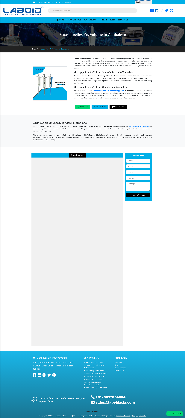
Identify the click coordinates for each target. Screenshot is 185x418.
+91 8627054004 (64, 2)
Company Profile (73, 20)
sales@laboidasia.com (44, 2)
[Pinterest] (171, 11)
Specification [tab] (77, 155)
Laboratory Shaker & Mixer (96, 373)
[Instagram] (161, 11)
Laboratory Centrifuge (94, 379)
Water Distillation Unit (94, 362)
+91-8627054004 (110, 397)
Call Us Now (100, 107)
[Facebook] (152, 11)
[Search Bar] (50, 10)
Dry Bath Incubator (93, 385)
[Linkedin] (156, 11)
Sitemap (103, 20)
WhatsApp (83, 107)
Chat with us (175, 414)
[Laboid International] (23, 11)
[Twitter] (166, 11)
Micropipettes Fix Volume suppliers (109, 91)
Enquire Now (119, 107)
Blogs (112, 20)
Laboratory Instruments (94, 371)
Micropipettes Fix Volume (139, 126)
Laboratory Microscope (94, 376)
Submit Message (138, 195)
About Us (118, 362)
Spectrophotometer (93, 382)
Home (61, 20)
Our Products (90, 20)
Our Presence (120, 368)
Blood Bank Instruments (94, 365)
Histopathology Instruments (96, 388)
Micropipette (90, 368)
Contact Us (123, 20)
